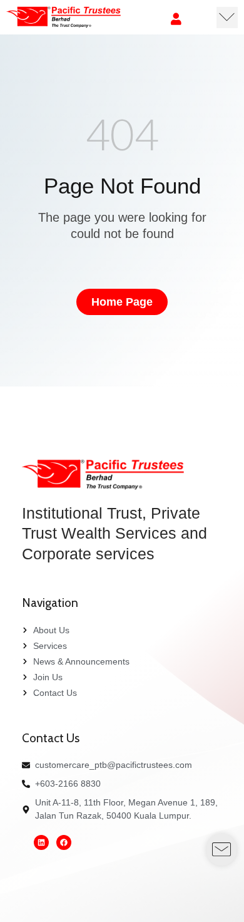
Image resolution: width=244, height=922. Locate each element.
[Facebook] (63, 842)
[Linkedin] (41, 842)
